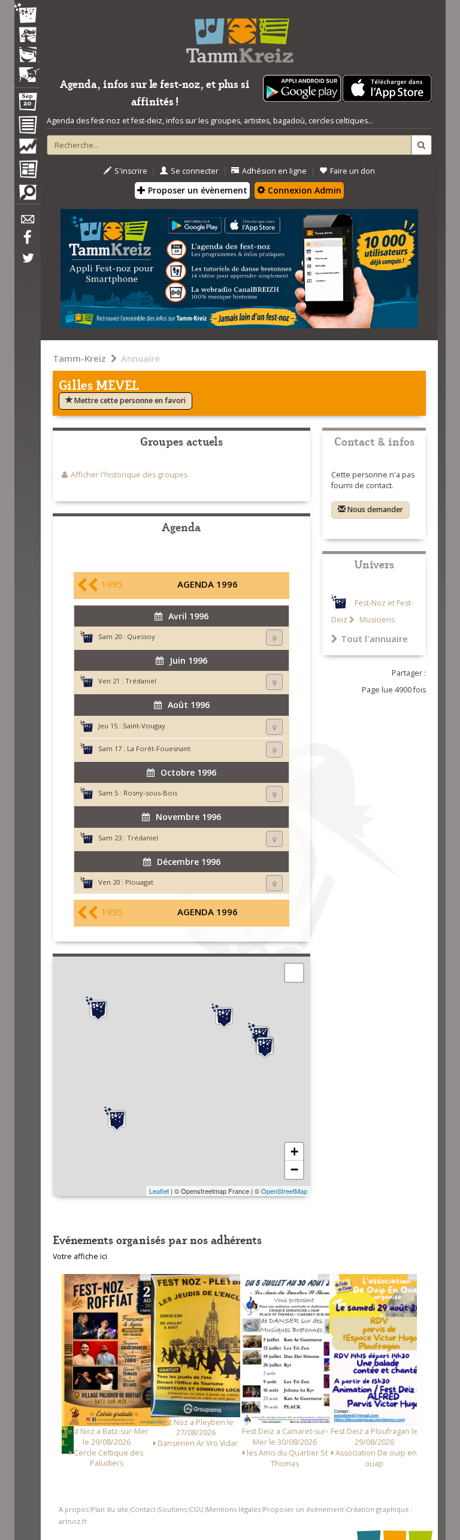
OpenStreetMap (284, 1191)
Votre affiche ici (80, 1256)
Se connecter (195, 171)
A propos (74, 1509)
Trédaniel (140, 680)
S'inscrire (130, 171)
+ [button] (294, 1151)
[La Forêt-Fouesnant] (116, 1118)
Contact (143, 1509)
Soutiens (172, 1509)
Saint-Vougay (144, 725)
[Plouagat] (224, 1015)
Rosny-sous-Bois (150, 792)
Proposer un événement (303, 1509)
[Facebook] (27, 241)
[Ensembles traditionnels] (27, 70)
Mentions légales (233, 1509)
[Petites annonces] (27, 195)
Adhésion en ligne (274, 171)
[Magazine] (27, 170)
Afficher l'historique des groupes (129, 475)
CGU (196, 1509)
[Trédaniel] (264, 1045)
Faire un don (352, 171)
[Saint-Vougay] (98, 1008)
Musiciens (376, 620)
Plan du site (109, 1509)
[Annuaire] (27, 127)
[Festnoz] (27, 14)
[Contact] (27, 222)
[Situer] (274, 638)
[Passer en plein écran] (294, 973)
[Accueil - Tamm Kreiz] (239, 36)
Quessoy (141, 636)
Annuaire (140, 358)
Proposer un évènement (196, 190)
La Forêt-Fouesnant (158, 748)
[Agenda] (27, 104)
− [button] (294, 1169)
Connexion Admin (303, 190)
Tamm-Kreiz (79, 358)
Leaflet (159, 1191)
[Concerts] (27, 36)
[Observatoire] (27, 149)
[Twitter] (27, 264)
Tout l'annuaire (374, 639)
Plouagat (139, 882)
